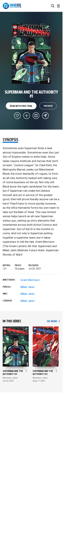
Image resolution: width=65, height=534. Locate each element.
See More (53, 321)
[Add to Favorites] (17, 115)
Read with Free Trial (21, 106)
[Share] (45, 115)
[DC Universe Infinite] (12, 6)
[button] (53, 6)
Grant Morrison (30, 280)
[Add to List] (26, 115)
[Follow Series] (36, 115)
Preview (48, 106)
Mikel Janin (27, 287)
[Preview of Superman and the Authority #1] (31, 54)
